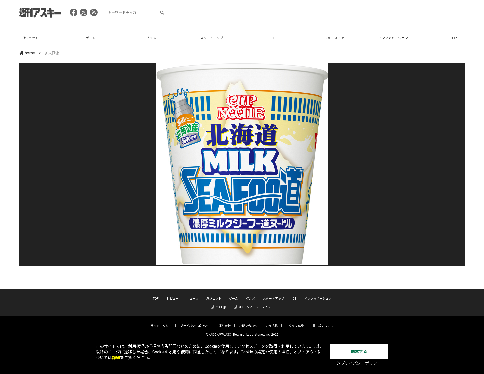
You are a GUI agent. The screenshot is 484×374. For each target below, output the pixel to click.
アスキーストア (332, 37)
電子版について (323, 325)
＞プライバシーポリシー (359, 363)
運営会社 (225, 325)
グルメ (151, 37)
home (30, 52)
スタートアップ (211, 37)
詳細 (116, 357)
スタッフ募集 (295, 325)
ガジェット (30, 37)
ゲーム (91, 37)
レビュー (173, 298)
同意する (359, 351)
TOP (453, 37)
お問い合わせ (248, 325)
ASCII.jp (221, 307)
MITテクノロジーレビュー (256, 307)
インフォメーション (393, 37)
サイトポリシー (161, 325)
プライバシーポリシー (195, 325)
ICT (272, 37)
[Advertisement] (373, 14)
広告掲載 (271, 325)
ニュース (192, 298)
